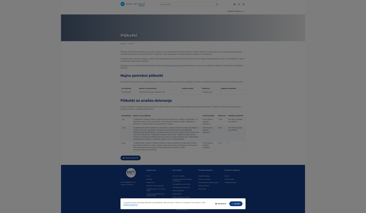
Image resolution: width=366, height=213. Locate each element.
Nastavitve (222, 204)
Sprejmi (237, 204)
